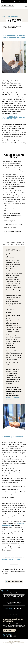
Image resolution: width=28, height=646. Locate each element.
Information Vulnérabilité (10, 614)
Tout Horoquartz (6, 1)
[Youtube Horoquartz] (18, 608)
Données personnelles (14, 644)
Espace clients (14, 1)
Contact (19, 1)
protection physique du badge (11, 559)
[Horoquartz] (14, 596)
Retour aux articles (15, 581)
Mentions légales (20, 642)
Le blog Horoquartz (15, 26)
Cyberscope (17, 641)
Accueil (5, 26)
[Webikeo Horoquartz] (21, 608)
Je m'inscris (8, 630)
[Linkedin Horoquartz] (14, 608)
